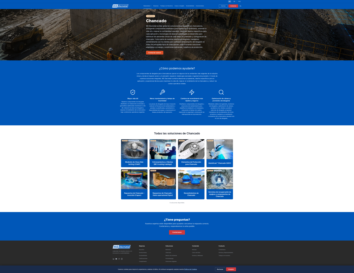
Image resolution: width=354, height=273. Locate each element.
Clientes (223, 6)
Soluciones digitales (171, 261)
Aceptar (231, 269)
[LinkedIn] (113, 259)
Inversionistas (200, 6)
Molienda (168, 249)
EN (234, 1)
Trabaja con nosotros (224, 255)
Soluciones (147, 6)
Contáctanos (177, 232)
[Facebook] (119, 259)
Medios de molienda (171, 255)
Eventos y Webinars (197, 255)
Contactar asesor (154, 53)
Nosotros (141, 249)
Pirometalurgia (169, 258)
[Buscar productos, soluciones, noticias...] (240, 6)
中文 (239, 1)
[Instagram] (122, 259)
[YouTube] (116, 259)
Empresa (155, 6)
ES (229, 1)
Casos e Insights (179, 6)
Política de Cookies (190, 269)
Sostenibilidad (190, 6)
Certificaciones (143, 258)
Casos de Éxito (196, 252)
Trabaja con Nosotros (166, 6)
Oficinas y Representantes (226, 252)
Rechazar (220, 269)
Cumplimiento (143, 261)
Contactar (233, 6)
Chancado (168, 252)
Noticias (194, 249)
